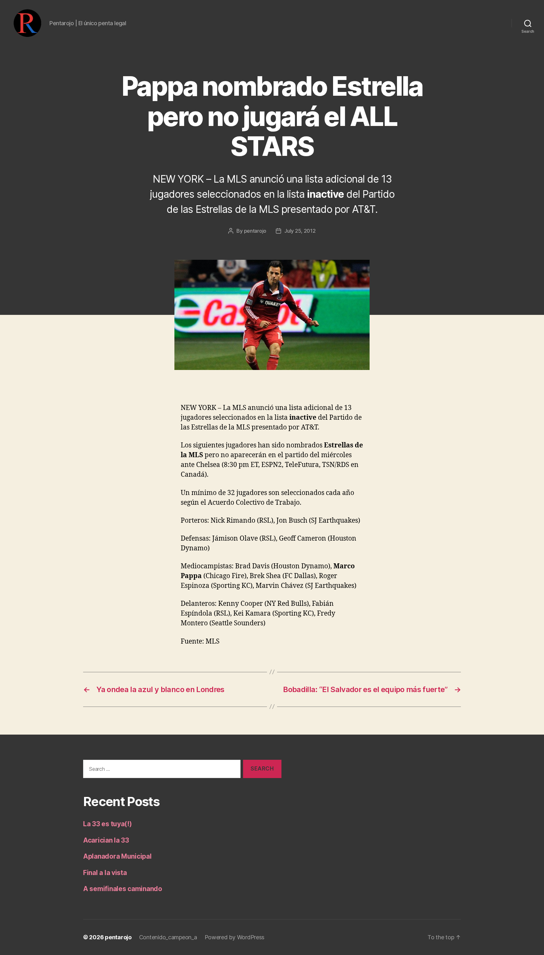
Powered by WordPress (235, 937)
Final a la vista (105, 873)
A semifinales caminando (122, 889)
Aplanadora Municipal (117, 856)
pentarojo (255, 231)
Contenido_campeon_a (168, 937)
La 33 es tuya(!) (107, 824)
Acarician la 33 (106, 840)
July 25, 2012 (300, 231)
